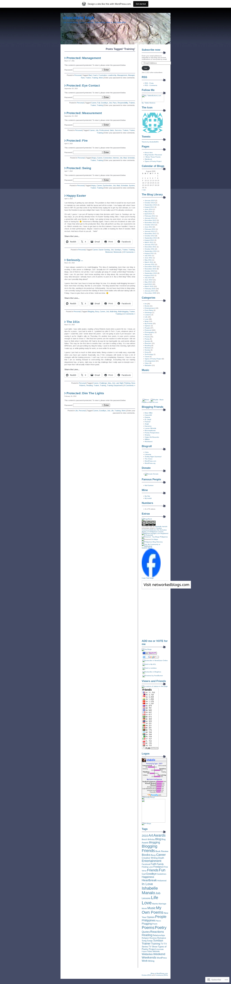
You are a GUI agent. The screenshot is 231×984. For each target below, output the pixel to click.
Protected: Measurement (84, 113)
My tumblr (148, 498)
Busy (97, 311)
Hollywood (161, 881)
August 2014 (149, 207)
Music (147, 321)
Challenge (103, 383)
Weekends (117, 252)
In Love (147, 884)
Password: (68, 70)
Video (147, 363)
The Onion (148, 459)
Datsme (147, 417)
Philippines (148, 920)
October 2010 (150, 271)
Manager (131, 75)
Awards (159, 835)
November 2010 (150, 269)
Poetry (147, 339)
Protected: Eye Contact (83, 85)
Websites (148, 365)
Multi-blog (113, 311)
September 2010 (151, 273)
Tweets (146, 136)
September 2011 (151, 251)
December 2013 (150, 220)
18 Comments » (129, 252)
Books (147, 306)
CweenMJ (148, 415)
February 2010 (150, 288)
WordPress (162, 958)
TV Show (152, 946)
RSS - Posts (149, 83)
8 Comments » (129, 385)
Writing (151, 961)
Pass (115, 103)
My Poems (148, 323)
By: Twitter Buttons (148, 103)
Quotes (147, 341)
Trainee (132, 103)
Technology (149, 354)
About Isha (149, 152)
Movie (144, 908)
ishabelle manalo (161, 526)
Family (160, 864)
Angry (94, 158)
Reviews (148, 348)
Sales (112, 130)
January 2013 (150, 231)
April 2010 (148, 284)
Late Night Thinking (123, 383)
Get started (141, 4)
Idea (109, 383)
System (132, 185)
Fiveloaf (147, 422)
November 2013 (150, 222)
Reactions (157, 931)
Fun (162, 870)
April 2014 (148, 214)
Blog (158, 839)
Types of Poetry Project (153, 161)
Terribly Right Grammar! (153, 456)
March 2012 (149, 242)
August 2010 (149, 275)
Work (101, 78)
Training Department (115, 385)
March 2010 (149, 286)
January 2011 (150, 264)
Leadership (112, 75)
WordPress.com (150, 461)
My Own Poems (152, 910)
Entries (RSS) (146, 975)
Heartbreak (149, 880)
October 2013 (150, 225)
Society (147, 350)
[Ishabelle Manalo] (151, 577)
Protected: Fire (77, 140)
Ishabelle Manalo (147, 548)
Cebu (147, 452)
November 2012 (150, 233)
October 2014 (150, 203)
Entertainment (150, 308)
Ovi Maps (154, 539)
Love (146, 319)
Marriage (162, 904)
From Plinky (149, 310)
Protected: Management (83, 58)
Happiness (148, 876)
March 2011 (149, 262)
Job (110, 103)
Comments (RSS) (161, 975)
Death (161, 858)
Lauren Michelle (150, 428)
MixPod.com (153, 402)
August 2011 (149, 253)
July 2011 (148, 255)
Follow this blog (155, 587)
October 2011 (150, 249)
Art (146, 304)
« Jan (144, 190)
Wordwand (148, 441)
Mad (125, 158)
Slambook (148, 159)
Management (122, 75)
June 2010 (149, 280)
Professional (104, 130)
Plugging (147, 923)
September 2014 (151, 205)
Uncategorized (150, 361)
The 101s (73, 321)
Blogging (91, 311)
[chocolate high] (150, 654)
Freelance (158, 867)
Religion (145, 938)
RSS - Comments (151, 85)
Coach (95, 75)
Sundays (118, 250)
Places (147, 334)
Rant (83, 78)
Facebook (146, 864)
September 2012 (151, 238)
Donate (155, 474)
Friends (152, 870)
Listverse (148, 454)
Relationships (159, 935)
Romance (161, 938)
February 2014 (150, 216)
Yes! (145, 68)
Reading (89, 385)
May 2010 (148, 282)
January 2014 (150, 218)
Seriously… (74, 260)
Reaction (148, 343)
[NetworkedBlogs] (166, 588)
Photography (149, 332)
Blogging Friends (149, 848)
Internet (116, 158)
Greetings (148, 312)
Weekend (109, 252)
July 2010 (148, 277)
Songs (150, 940)
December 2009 (150, 293)
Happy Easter (76, 195)
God (144, 874)
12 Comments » (129, 314)
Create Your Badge (148, 578)
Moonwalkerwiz (150, 430)
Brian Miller (149, 413)
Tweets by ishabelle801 (150, 142)
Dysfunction (107, 185)
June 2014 (149, 209)
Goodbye (104, 103)
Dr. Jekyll (148, 419)
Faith (153, 864)
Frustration (103, 75)
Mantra (155, 904)
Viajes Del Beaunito (152, 437)
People (147, 328)
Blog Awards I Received (153, 155)
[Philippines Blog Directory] (152, 542)
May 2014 (148, 211)
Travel (147, 356)
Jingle (147, 424)
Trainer (88, 78)
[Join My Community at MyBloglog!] (155, 546)
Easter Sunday (104, 250)
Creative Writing (150, 858)
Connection (107, 158)
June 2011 (148, 258)
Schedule (131, 158)
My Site (147, 496)
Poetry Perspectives (152, 433)
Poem (154, 924)
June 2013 (149, 227)
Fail (98, 103)
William (147, 439)
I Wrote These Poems (152, 157)
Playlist (144, 402)
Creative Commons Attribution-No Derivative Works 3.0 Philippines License (154, 530)
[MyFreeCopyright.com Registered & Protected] (155, 535)
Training (95, 78)
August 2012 (149, 240)
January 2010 (150, 291)
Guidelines (161, 874)
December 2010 (150, 266)
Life (76, 411)
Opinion (147, 326)
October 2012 (150, 236)
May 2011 (148, 260)
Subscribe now (151, 49)
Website (156, 951)
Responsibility (123, 103)
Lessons (148, 315)
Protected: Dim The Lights (85, 393)
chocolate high (78, 17)
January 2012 (150, 244)
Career (93, 103)
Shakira (147, 435)
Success (118, 130)
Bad (90, 75)
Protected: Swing (78, 168)
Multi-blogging (123, 311)
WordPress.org (150, 463)
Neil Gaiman (149, 485)
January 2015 (150, 200)
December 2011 (150, 247)
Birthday (151, 839)
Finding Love (147, 867)
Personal (77, 75)
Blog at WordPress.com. (159, 973)
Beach (144, 839)
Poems (147, 337)
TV (162, 943)
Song (147, 352)
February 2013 (150, 229)
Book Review (161, 851)
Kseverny (148, 426)
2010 (145, 835)
